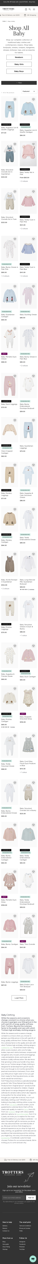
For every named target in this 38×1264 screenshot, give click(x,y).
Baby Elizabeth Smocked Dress (26, 718)
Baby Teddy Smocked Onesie (7, 765)
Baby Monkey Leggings (6, 494)
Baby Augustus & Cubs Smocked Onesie (26, 495)
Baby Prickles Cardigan (6, 720)
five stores (13, 1105)
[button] (15, 99)
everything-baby (23, 1114)
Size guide (6, 1244)
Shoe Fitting (6, 1247)
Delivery (5, 1226)
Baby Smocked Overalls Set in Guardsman (7, 172)
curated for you (6, 1048)
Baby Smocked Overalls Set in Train (9, 218)
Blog (4, 1241)
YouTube (22, 1249)
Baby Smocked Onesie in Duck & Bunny (26, 627)
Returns (5, 1228)
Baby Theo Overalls (27, 944)
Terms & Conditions (25, 1226)
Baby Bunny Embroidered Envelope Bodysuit (27, 406)
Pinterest (22, 1247)
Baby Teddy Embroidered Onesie (28, 539)
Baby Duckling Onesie (28, 315)
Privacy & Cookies (24, 1228)
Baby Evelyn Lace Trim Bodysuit (27, 986)
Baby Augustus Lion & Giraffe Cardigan (28, 131)
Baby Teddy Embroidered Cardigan (25, 858)
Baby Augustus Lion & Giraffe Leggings (9, 129)
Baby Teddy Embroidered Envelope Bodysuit (27, 902)
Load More (19, 998)
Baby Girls (19, 64)
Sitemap (5, 1249)
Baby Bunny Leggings (9, 982)
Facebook (22, 1244)
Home (4, 21)
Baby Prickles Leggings (6, 628)
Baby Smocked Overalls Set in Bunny (28, 809)
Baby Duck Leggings (9, 404)
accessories (5, 1138)
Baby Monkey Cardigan (6, 541)
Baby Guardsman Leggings (26, 447)
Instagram (22, 1241)
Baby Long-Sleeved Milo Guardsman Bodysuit (27, 582)
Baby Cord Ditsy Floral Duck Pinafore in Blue (28, 763)
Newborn (19, 57)
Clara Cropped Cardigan (6, 452)
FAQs (21, 1231)
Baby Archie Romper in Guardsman (9, 581)
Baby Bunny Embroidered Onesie (9, 812)
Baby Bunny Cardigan (9, 944)
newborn (12, 1112)
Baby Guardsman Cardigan (7, 316)
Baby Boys (19, 71)
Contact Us (6, 1231)
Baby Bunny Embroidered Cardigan (6, 858)
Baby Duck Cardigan (28, 677)
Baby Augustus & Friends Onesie (7, 675)
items (26, 1109)
